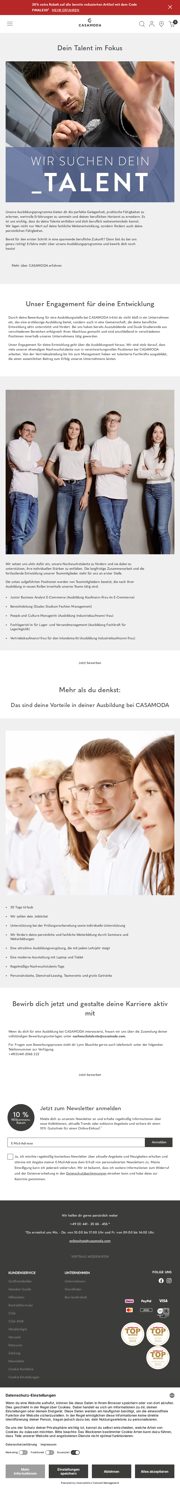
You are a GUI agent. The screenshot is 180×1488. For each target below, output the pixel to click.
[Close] (170, 7)
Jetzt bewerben (90, 663)
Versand (14, 1337)
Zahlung (14, 1353)
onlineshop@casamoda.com (90, 1241)
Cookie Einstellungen (23, 1377)
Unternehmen (75, 1281)
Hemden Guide (19, 1289)
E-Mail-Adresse (22, 1143)
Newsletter (16, 1361)
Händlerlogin (17, 1329)
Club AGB (15, 1321)
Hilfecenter (16, 1297)
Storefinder (73, 1289)
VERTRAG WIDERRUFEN (90, 1257)
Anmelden (158, 1142)
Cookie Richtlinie (21, 1369)
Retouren (15, 1345)
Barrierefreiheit (76, 1297)
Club (12, 1313)
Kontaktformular (20, 1305)
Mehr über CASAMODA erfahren (37, 266)
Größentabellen (20, 1281)
